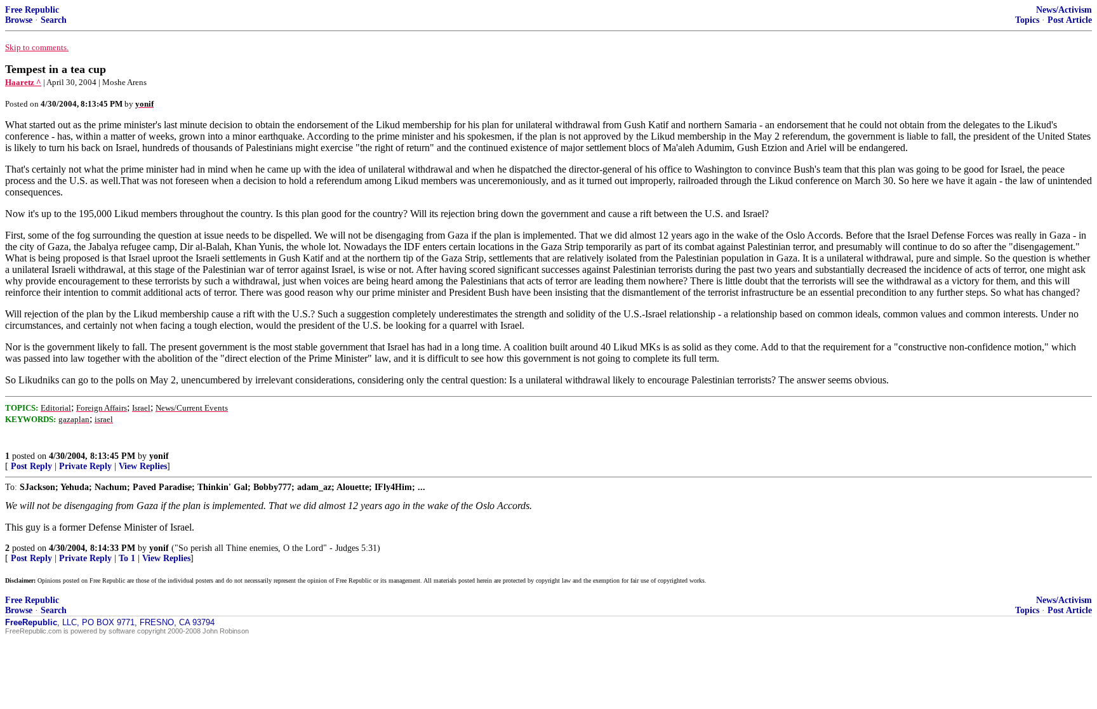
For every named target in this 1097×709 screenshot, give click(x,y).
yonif (159, 456)
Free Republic (32, 10)
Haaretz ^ (23, 82)
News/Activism (1064, 10)
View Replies (143, 466)
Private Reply (85, 466)
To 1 (127, 558)
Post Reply (31, 466)
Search (54, 20)
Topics (1027, 20)
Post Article (1069, 20)
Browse (18, 20)
